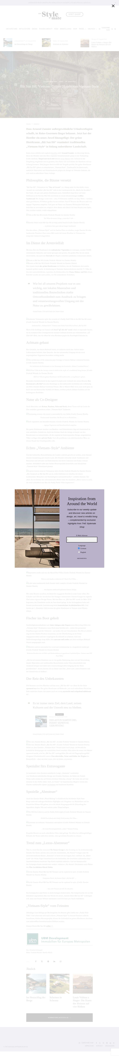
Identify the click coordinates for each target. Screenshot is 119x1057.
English (83, 552)
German (83, 548)
